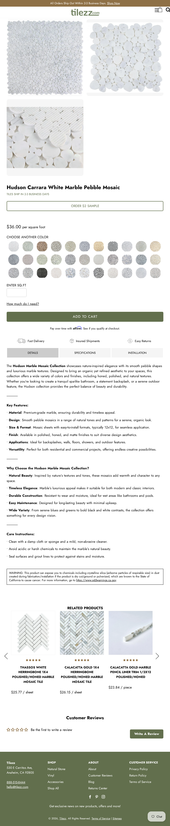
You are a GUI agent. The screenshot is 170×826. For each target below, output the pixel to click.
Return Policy (137, 775)
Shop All (53, 788)
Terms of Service (140, 782)
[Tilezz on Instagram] (104, 797)
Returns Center (97, 788)
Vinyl (51, 775)
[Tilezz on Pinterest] (97, 797)
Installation (137, 353)
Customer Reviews (100, 775)
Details (33, 353)
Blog (91, 782)
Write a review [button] (146, 733)
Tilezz (63, 818)
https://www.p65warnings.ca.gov (96, 580)
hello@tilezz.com (17, 787)
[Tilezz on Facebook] (90, 797)
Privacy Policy (138, 769)
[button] (14, 246)
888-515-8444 (16, 782)
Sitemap (117, 818)
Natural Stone (56, 769)
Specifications (85, 353)
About (92, 769)
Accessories (56, 782)
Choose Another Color (27, 237)
